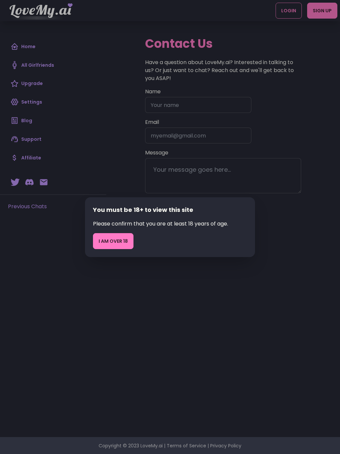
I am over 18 (113, 241)
